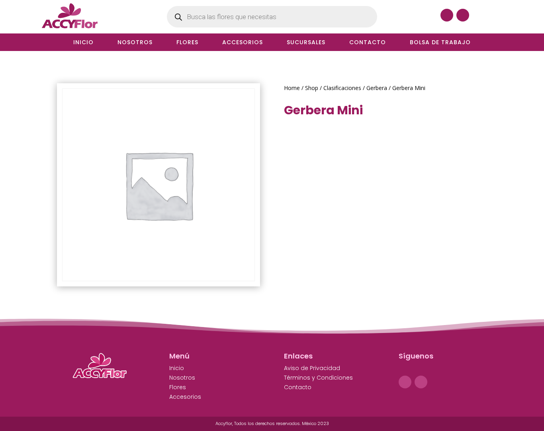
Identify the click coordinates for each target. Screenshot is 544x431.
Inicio (83, 42)
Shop (311, 88)
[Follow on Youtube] (462, 15)
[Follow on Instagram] (421, 382)
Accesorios (242, 42)
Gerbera (376, 88)
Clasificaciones (342, 88)
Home (292, 88)
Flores (187, 42)
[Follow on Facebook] (446, 15)
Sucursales (306, 42)
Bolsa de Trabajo (440, 42)
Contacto (367, 42)
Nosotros (135, 42)
